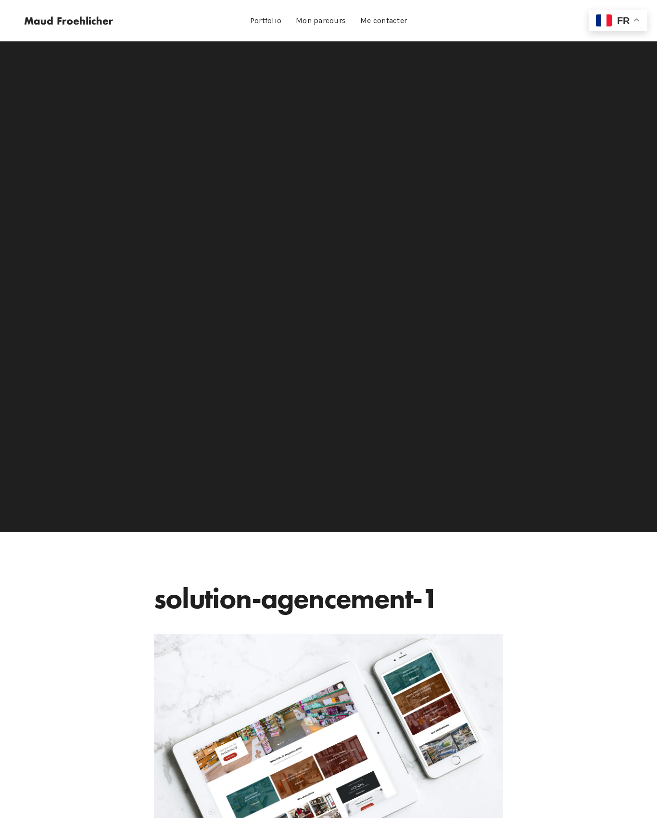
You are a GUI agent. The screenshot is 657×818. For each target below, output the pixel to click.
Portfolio (265, 20)
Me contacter (383, 20)
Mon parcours (321, 20)
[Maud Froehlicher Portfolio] (68, 20)
